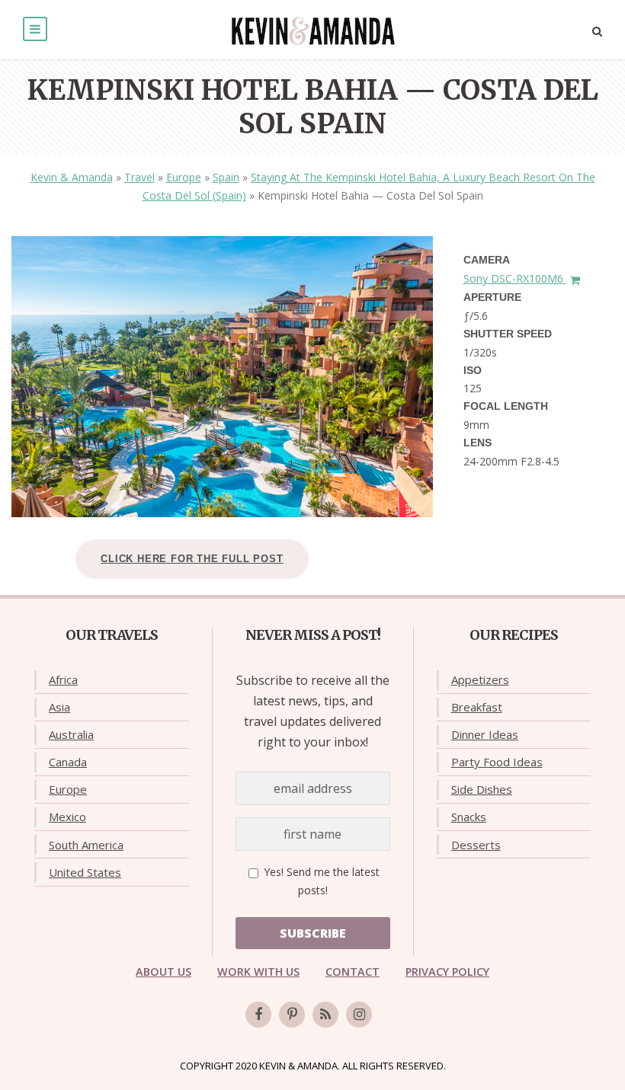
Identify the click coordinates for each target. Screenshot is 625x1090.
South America (86, 844)
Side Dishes (481, 789)
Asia (59, 706)
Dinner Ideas (484, 734)
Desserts (476, 844)
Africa (63, 679)
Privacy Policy (447, 971)
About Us (163, 971)
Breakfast (476, 706)
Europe (183, 177)
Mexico (67, 816)
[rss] (325, 1015)
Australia (71, 734)
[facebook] (258, 1015)
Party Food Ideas (497, 761)
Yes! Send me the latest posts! (320, 881)
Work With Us (258, 971)
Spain (226, 177)
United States (85, 872)
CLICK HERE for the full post (192, 558)
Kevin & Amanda (71, 177)
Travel (139, 177)
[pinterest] (292, 1015)
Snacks (468, 816)
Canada (68, 761)
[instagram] (359, 1015)
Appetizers (480, 679)
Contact (352, 971)
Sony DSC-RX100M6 (514, 278)
